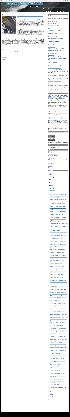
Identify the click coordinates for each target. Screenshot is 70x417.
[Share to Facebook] (17, 51)
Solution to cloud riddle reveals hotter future (57, 381)
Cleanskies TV (60, 100)
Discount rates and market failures (53, 50)
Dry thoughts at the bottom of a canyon (54, 27)
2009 (50, 396)
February (51, 190)
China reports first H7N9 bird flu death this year (57, 342)
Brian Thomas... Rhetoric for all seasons (54, 15)
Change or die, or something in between (54, 87)
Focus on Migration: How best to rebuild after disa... (58, 311)
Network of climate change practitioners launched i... (58, 306)
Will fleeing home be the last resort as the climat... (58, 238)
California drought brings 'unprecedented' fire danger (58, 261)
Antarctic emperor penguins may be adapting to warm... (59, 317)
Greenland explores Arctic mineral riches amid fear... (58, 350)
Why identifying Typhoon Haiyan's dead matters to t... (58, 305)
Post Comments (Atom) (10, 62)
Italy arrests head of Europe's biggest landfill (57, 325)
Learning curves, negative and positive (54, 38)
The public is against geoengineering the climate (57, 303)
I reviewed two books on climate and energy (59, 120)
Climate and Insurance (52, 164)
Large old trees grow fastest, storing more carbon (58, 263)
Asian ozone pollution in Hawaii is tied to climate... (58, 208)
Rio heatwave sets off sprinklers (55, 370)
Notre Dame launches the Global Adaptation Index (58, 217)
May (51, 185)
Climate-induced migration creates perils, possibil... (58, 255)
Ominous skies (50, 60)
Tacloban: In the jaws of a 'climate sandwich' (57, 286)
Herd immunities (51, 21)
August (51, 180)
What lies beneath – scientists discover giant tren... (58, 292)
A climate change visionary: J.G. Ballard (54, 81)
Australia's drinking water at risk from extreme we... (58, 244)
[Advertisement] (53, 405)
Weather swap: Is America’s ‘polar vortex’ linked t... (58, 309)
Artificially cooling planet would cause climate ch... (58, 341)
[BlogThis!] (15, 51)
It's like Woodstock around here (55, 300)
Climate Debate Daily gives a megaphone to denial (56, 82)
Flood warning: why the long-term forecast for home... (58, 387)
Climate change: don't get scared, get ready (57, 252)
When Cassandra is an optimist (53, 33)
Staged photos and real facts (53, 31)
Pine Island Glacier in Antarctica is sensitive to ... (58, 373)
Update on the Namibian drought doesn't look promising (59, 331)
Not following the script (52, 23)
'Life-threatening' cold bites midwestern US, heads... (58, 355)
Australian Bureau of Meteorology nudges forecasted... (58, 314)
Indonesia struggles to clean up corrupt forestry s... (58, 376)
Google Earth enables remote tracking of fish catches (58, 294)
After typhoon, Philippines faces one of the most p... (58, 358)
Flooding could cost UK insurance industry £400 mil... (58, 336)
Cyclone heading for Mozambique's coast (56, 274)
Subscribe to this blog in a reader (54, 147)
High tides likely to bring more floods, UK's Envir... (58, 366)
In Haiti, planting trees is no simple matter (56, 212)
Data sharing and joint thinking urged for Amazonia (58, 221)
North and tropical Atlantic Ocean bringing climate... (58, 243)
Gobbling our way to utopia (52, 39)
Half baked (50, 19)
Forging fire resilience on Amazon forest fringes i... (58, 330)
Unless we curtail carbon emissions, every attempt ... (58, 345)
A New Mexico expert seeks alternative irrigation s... (58, 209)
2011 (50, 393)
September (52, 179)
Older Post (43, 60)
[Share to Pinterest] (18, 51)
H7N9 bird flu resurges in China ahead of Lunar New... (58, 197)
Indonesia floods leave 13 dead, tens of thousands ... (58, 280)
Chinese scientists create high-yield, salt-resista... (58, 359)
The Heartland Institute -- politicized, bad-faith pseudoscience (58, 71)
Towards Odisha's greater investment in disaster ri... (58, 356)
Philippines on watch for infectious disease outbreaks (58, 196)
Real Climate (50, 167)
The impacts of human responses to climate (57, 247)
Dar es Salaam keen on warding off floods (56, 323)
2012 (50, 391)
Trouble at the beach (51, 30)
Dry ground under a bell (52, 53)
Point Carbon (50, 166)
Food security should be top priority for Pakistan (57, 236)
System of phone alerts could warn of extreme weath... (58, 339)
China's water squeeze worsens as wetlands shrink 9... (58, 308)
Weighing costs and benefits (52, 48)
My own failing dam (51, 56)
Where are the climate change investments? (55, 44)
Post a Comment (4, 59)
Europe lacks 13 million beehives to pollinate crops (58, 322)
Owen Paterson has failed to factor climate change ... (58, 328)
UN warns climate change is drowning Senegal (57, 203)
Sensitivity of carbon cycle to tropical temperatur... (58, 211)
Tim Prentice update (51, 62)
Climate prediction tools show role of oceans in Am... (58, 347)
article (56, 128)
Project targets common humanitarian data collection (58, 194)
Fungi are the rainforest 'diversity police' (56, 233)
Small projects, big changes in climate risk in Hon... (58, 271)
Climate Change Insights (52, 152)
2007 (50, 399)
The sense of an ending (52, 43)
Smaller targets (50, 36)
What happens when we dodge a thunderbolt (55, 58)
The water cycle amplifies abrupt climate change (57, 258)
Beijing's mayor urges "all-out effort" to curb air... (57, 224)
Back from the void (51, 55)
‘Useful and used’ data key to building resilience (57, 260)
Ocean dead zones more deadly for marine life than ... (58, 319)
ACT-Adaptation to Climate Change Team (54, 155)
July (51, 182)
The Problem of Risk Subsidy (53, 89)
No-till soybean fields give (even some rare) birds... (58, 241)
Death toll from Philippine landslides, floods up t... (58, 298)
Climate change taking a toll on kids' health (57, 214)
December (52, 174)
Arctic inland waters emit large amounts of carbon (58, 235)
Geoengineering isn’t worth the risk (55, 269)
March (51, 188)
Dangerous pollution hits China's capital (56, 277)
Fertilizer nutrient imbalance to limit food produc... (58, 206)
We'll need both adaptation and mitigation (54, 75)
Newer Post (4, 60)
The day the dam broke (52, 41)
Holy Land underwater (51, 25)
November (52, 176)
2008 (50, 397)
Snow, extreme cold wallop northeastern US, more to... (58, 371)
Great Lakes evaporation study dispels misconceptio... (58, 246)
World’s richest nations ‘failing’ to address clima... (58, 295)
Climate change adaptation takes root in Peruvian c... (58, 348)
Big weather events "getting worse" (55, 364)
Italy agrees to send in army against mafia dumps (58, 297)
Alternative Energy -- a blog (52, 163)
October (51, 177)
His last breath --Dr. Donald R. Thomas (54, 68)
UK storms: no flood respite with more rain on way (58, 344)
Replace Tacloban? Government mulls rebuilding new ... (59, 223)
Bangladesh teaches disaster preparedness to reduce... (59, 272)
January (51, 191)
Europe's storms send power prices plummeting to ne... (59, 334)
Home (24, 60)
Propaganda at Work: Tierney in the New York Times (56, 85)
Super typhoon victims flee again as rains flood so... (58, 257)
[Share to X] (16, 51)
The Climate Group (51, 158)
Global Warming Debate (52, 151)
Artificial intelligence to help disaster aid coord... (57, 382)
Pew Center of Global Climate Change (54, 162)
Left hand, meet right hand (52, 28)
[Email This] (14, 51)
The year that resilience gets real (55, 353)
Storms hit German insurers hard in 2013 (56, 379)
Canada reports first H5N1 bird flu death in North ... (58, 333)
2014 (50, 173)
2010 (50, 394)
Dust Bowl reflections (51, 47)
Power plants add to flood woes (55, 384)
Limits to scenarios (51, 73)
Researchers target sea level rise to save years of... (58, 282)
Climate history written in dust (55, 230)
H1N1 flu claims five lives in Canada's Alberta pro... (58, 361)
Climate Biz (63, 118)
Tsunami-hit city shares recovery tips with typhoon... (58, 232)
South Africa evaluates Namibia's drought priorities (58, 249)
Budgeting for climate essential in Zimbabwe (57, 266)
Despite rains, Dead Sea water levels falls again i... (58, 320)
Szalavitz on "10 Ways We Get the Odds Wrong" (56, 78)
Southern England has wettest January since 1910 (58, 199)
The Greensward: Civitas (52, 154)
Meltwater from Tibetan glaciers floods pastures (57, 268)
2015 (50, 171)
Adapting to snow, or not (52, 69)
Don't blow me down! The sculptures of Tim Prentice (56, 65)
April (51, 187)
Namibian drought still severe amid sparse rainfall (58, 289)
